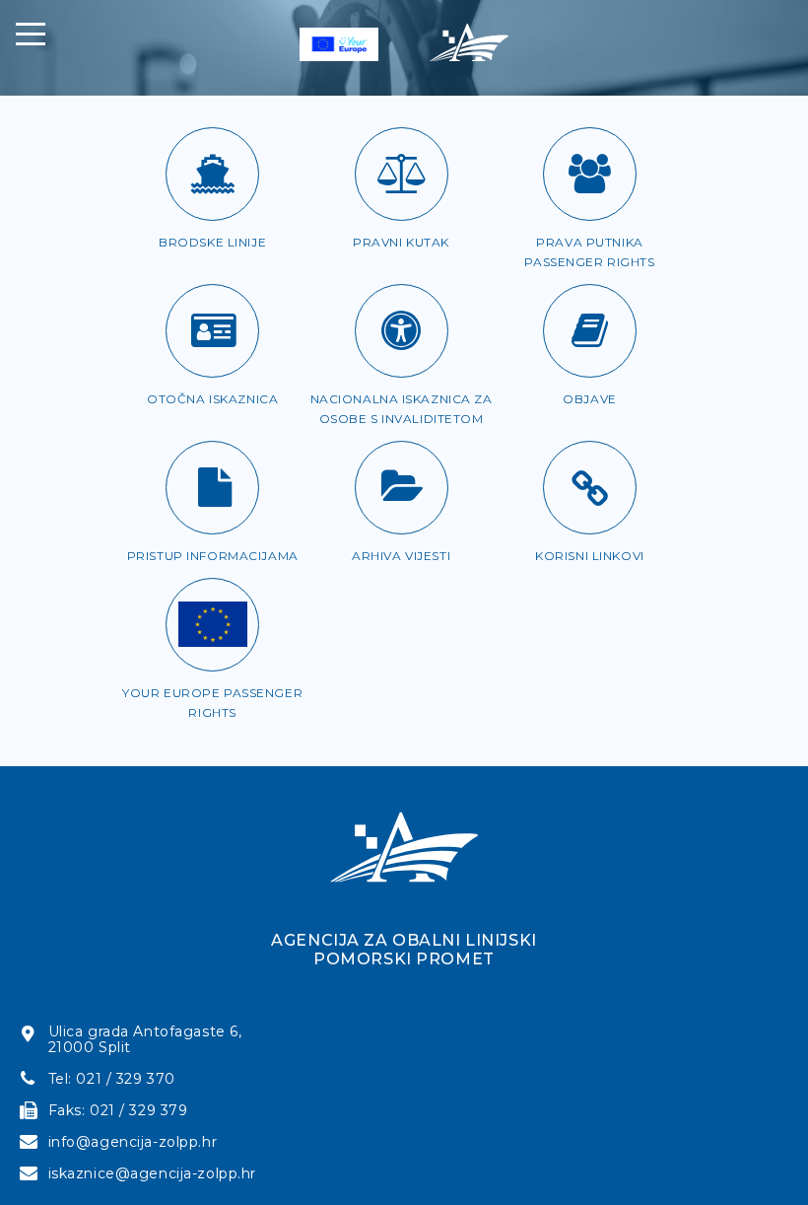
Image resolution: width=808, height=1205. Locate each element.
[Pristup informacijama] (212, 487)
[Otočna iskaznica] (212, 331)
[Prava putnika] (590, 174)
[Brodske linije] (212, 174)
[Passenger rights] (212, 625)
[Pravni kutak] (401, 174)
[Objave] (590, 331)
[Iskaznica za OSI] (401, 331)
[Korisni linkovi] (590, 487)
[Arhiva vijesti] (401, 487)
